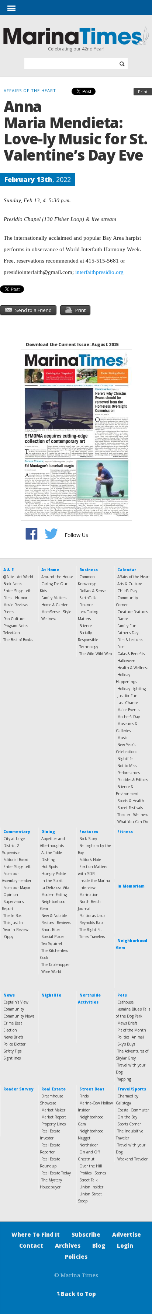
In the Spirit (52, 880)
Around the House (57, 576)
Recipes (47, 922)
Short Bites (50, 929)
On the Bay (127, 1117)
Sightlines (12, 1058)
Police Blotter (14, 1044)
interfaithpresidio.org (99, 272)
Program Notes (15, 625)
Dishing (48, 859)
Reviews (63, 922)
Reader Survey (18, 1089)
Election (10, 1030)
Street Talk (88, 1180)
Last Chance (127, 702)
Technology (88, 646)
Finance (86, 604)
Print (143, 91)
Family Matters (53, 597)
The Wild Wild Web (95, 653)
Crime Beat (12, 1023)
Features (88, 831)
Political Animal (130, 1037)
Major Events (128, 709)
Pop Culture (13, 618)
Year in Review (15, 929)
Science (85, 625)
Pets (122, 995)
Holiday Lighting (131, 688)
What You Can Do (132, 821)
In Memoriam (131, 886)
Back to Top (75, 1293)
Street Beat (91, 1089)
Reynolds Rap (91, 922)
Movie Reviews (15, 604)
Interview (87, 887)
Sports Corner (129, 1124)
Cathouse (125, 1002)
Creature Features (132, 611)
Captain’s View (15, 1002)
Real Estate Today (56, 1173)
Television (11, 632)
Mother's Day (128, 716)
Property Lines (53, 1124)
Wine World (51, 971)
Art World (25, 576)
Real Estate (53, 1089)
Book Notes (12, 583)
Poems (8, 611)
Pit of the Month (131, 1030)
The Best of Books (17, 639)
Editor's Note (90, 859)
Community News (18, 1016)
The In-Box (12, 915)
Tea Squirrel (51, 943)
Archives (67, 1245)
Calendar (126, 569)
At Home (50, 569)
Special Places (52, 936)
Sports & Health (130, 800)
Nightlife (124, 758)
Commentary (16, 831)
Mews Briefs (127, 1023)
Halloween (126, 660)
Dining (48, 831)
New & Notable (54, 915)
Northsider (88, 1145)
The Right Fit (90, 929)
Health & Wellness (132, 667)
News (9, 995)
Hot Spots (49, 866)
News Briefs (13, 1037)
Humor (21, 597)
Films (7, 597)
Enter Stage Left (17, 590)
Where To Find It (35, 1234)
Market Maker (53, 1110)
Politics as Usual (93, 915)
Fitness (125, 831)
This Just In (13, 922)
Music (122, 737)
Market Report (53, 1117)
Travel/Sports (131, 1089)
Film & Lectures (130, 639)
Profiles (85, 1173)
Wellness (48, 618)
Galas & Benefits (131, 653)
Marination (89, 894)
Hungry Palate (53, 873)
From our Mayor (16, 887)
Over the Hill (90, 1166)
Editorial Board (15, 859)
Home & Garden (55, 604)
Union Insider (91, 1187)
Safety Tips (12, 1051)
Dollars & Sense (92, 590)
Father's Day (127, 632)
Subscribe (86, 1234)
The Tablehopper (55, 964)
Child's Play (127, 590)
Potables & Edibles (132, 779)
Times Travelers (92, 936)
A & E (8, 569)
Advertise (126, 1234)
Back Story (88, 838)
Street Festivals (130, 807)
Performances (128, 772)
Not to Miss (127, 765)
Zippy (8, 936)
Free (120, 646)
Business (88, 569)
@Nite (8, 576)
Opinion (10, 894)
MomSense (50, 611)
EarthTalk (87, 597)
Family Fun (127, 625)
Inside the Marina (94, 880)
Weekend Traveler (132, 1159)
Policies (76, 1256)
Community (13, 1009)
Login (125, 1245)
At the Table (51, 852)
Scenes (100, 1173)
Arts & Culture (129, 583)
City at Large (14, 838)
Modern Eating (54, 894)
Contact (31, 1245)
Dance (122, 618)
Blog (98, 1245)
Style (67, 611)
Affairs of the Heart (133, 576)
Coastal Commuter (133, 1110)
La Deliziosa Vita (55, 887)
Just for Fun (127, 695)
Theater (123, 814)
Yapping (124, 1079)
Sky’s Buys (126, 1044)
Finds (84, 1096)
